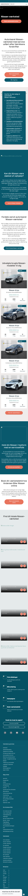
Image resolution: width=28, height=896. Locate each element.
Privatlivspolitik (6, 824)
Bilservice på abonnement (9, 757)
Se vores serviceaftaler (14, 467)
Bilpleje (4, 760)
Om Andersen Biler (7, 811)
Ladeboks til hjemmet (8, 764)
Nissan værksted (7, 841)
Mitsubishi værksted (7, 862)
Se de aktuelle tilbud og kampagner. (15, 701)
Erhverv (5, 787)
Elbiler (4, 782)
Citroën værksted (7, 843)
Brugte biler (5, 780)
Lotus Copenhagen (7, 813)
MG (4, 884)
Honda (4, 882)
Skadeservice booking (8, 751)
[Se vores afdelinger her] (4, 677)
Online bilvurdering (7, 793)
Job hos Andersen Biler (8, 818)
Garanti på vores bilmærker (9, 789)
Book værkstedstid (13, 707)
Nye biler (5, 778)
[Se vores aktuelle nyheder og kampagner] (4, 698)
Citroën (4, 873)
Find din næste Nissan (14, 412)
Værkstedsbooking (7, 749)
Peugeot (5, 877)
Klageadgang (6, 822)
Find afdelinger (12, 677)
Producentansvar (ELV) (8, 829)
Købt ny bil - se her (7, 797)
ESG (4, 827)
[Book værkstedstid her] (4, 707)
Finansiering (6, 795)
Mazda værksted (7, 851)
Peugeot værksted (7, 847)
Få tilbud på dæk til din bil (9, 753)
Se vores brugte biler (14, 727)
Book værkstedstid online (11, 21)
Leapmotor (5, 887)
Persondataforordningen (8, 825)
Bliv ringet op (14, 80)
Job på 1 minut (6, 820)
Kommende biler (7, 784)
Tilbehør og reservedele (8, 762)
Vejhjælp (5, 766)
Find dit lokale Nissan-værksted (14, 248)
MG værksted (6, 854)
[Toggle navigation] (26, 4)
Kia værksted (6, 845)
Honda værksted (6, 852)
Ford (4, 870)
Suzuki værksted (6, 849)
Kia (3, 875)
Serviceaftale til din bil (8, 755)
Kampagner (11, 698)
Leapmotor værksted (7, 858)
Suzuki (4, 879)
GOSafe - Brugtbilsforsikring (9, 759)
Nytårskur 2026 (6, 802)
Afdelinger (5, 816)
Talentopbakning (7, 814)
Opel (4, 886)
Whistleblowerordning (8, 831)
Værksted (5, 747)
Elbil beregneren (7, 768)
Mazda (4, 880)
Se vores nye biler (14, 723)
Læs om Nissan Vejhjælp (14, 203)
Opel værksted (6, 856)
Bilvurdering (11, 687)
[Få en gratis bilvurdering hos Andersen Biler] (4, 687)
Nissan (4, 871)
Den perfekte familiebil (8, 798)
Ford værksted (6, 840)
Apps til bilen (6, 770)
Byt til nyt (5, 800)
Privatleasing (6, 785)
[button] (11, 892)
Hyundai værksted (7, 860)
